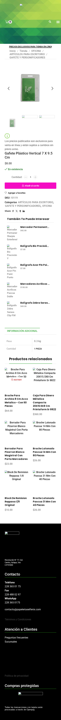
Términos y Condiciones (18, 619)
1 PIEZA (38, 348)
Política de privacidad (16, 675)
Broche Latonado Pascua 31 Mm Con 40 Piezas (44, 501)
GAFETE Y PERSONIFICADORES (27, 57)
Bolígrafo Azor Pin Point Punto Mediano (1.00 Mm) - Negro (35, 265)
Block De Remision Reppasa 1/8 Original (16, 501)
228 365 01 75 (13, 586)
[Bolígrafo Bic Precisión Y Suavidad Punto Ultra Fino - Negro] (12, 252)
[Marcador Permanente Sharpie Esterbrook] (12, 233)
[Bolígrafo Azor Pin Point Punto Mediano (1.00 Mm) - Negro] (12, 271)
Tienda (23, 50)
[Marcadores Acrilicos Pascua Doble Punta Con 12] (12, 290)
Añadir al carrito (32, 186)
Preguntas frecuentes (16, 637)
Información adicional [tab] (22, 330)
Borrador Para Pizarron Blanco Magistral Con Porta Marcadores (16, 454)
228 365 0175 (12, 602)
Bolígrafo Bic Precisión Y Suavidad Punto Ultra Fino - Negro (35, 246)
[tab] (22, 331)
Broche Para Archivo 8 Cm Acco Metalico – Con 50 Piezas (16, 401)
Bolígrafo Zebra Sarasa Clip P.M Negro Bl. (35, 302)
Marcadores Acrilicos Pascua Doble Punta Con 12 (35, 283)
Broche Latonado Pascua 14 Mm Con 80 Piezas (44, 452)
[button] (50, 22)
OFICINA (36, 50)
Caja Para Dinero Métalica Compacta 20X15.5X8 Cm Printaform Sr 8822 (44, 402)
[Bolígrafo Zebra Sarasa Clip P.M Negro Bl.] (12, 309)
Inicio (13, 50)
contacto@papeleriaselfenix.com (23, 609)
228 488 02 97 (13, 594)
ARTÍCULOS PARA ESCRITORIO (27, 54)
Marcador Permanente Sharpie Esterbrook (35, 227)
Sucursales (11, 641)
